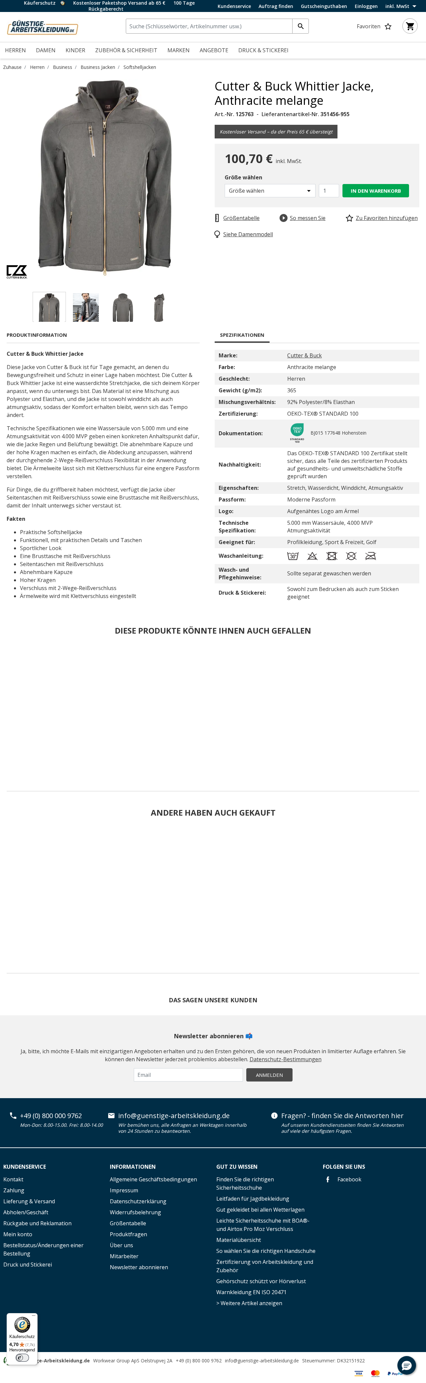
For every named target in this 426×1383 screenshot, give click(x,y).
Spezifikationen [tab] (242, 334)
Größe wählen (243, 177)
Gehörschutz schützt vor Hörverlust (261, 1281)
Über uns (121, 1245)
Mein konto (17, 1234)
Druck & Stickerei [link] (263, 50)
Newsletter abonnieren (139, 1267)
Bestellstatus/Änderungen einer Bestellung (43, 1249)
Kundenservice (234, 6)
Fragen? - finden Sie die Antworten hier (342, 1115)
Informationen (133, 1166)
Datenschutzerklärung (138, 1201)
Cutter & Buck (304, 355)
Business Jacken (98, 67)
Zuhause (12, 67)
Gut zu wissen (237, 1166)
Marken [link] (178, 50)
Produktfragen (128, 1234)
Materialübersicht (238, 1240)
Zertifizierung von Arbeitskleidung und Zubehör (264, 1266)
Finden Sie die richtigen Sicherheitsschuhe (245, 1183)
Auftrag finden (276, 6)
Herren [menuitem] (15, 50)
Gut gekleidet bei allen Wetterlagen (260, 1209)
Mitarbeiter (124, 1256)
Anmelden (269, 1075)
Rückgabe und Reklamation (37, 1223)
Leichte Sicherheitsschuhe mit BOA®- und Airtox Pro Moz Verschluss (263, 1225)
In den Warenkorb (376, 190)
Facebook (348, 1179)
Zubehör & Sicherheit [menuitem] (126, 50)
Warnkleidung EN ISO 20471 (251, 1292)
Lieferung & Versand (29, 1201)
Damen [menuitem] (46, 50)
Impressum (124, 1190)
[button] (406, 1365)
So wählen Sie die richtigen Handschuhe (266, 1251)
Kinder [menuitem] (75, 50)
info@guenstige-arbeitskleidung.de (174, 1115)
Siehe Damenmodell (248, 234)
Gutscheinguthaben (324, 6)
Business (62, 67)
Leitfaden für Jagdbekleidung (252, 1198)
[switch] (22, 1358)
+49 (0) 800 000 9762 (51, 1115)
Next (209, 178)
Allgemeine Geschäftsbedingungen (153, 1179)
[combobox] (217, 26)
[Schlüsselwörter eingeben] (300, 26)
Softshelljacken (139, 67)
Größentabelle (128, 1223)
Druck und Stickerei (27, 1264)
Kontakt (13, 1179)
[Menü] (34, 1317)
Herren (37, 67)
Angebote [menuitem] (214, 50)
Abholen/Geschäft (25, 1212)
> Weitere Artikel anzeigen (249, 1303)
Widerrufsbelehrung (135, 1212)
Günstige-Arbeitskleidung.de (55, 1360)
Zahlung (13, 1190)
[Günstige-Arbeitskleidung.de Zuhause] (43, 26)
